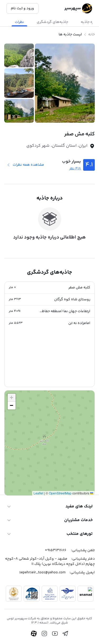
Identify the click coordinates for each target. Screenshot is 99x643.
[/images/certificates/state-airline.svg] (68, 594)
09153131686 (55, 550)
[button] (49, 288)
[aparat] (34, 633)
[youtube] (55, 633)
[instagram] (44, 633)
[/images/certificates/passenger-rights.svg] (32, 594)
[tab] (52, 22)
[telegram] (65, 633)
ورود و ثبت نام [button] (22, 8)
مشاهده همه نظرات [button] (28, 165)
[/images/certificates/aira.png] (50, 594)
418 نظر (75, 168)
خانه (91, 34)
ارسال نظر (18, 469)
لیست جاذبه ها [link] (70, 34)
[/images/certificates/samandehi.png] (14, 594)
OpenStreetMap (60, 493)
